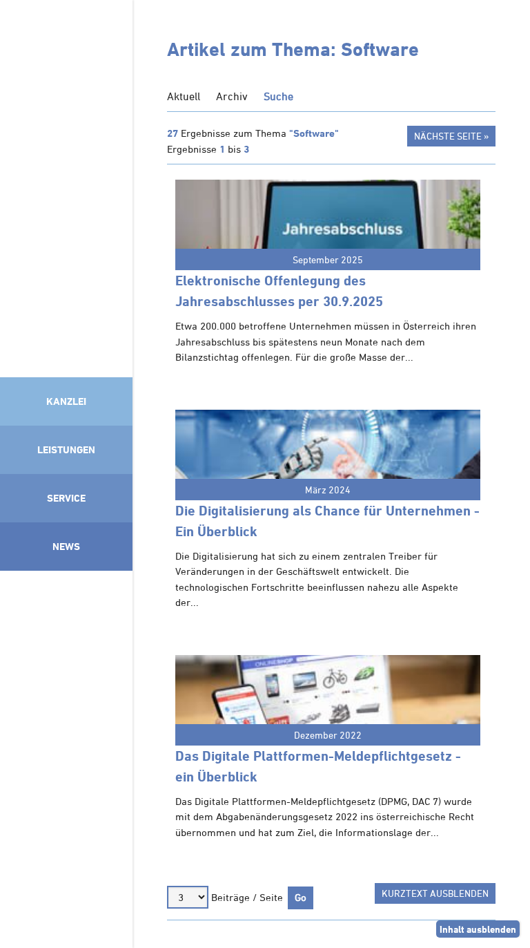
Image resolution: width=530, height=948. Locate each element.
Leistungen (66, 449)
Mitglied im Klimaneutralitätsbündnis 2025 (66, 756)
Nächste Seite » (451, 136)
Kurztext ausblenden (435, 893)
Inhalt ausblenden (478, 929)
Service (66, 498)
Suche (278, 96)
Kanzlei (66, 401)
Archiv (232, 96)
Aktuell (183, 96)
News (66, 546)
